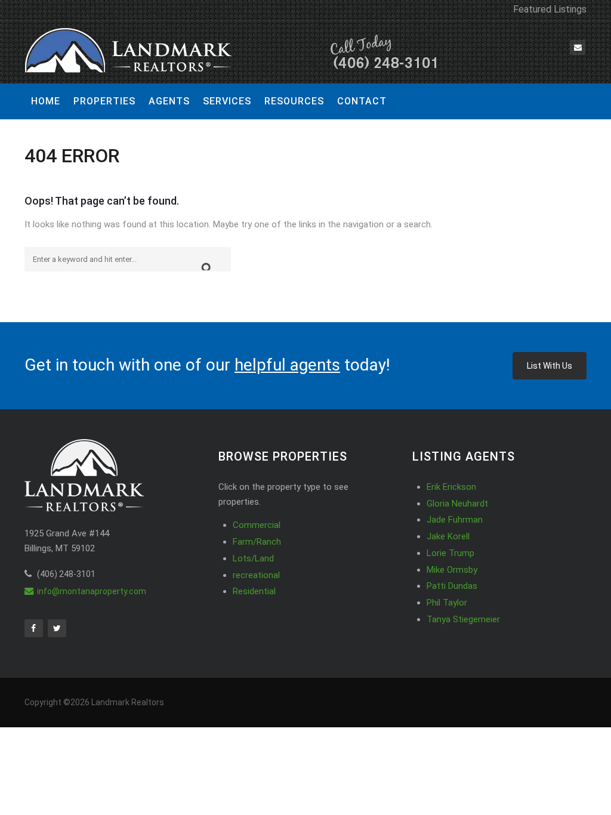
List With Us (549, 366)
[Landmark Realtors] (233, 52)
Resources (294, 101)
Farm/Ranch (257, 541)
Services (227, 101)
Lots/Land (253, 558)
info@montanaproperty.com (91, 591)
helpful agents (287, 365)
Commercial (256, 525)
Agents (169, 101)
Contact (362, 101)
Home (45, 101)
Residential (254, 591)
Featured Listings (550, 9)
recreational (256, 575)
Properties (104, 101)
